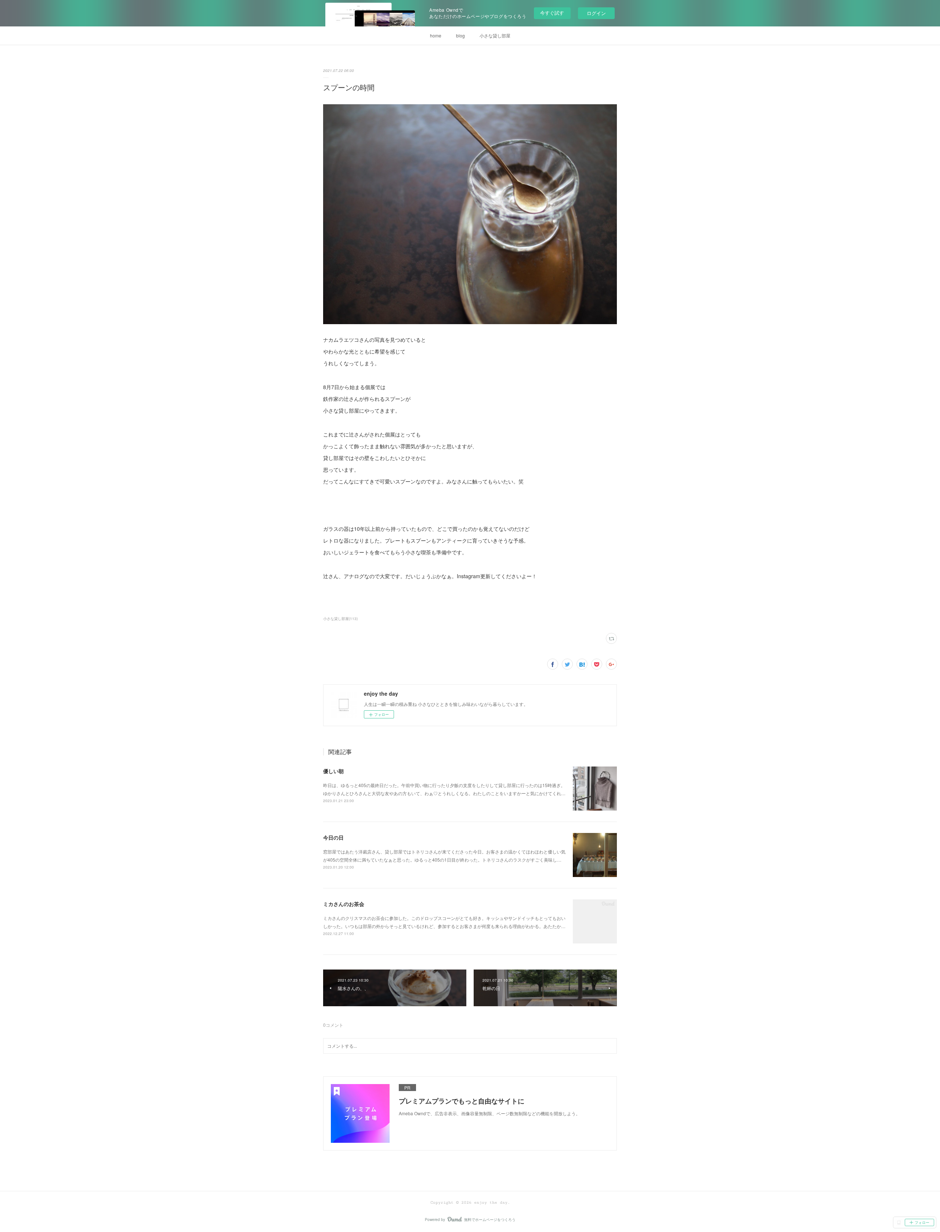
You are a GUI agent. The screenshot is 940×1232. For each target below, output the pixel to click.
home (435, 35)
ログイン (596, 13)
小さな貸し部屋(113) (340, 618)
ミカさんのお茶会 (343, 903)
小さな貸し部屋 (495, 35)
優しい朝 (333, 771)
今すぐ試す (552, 12)
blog (460, 35)
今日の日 (333, 837)
